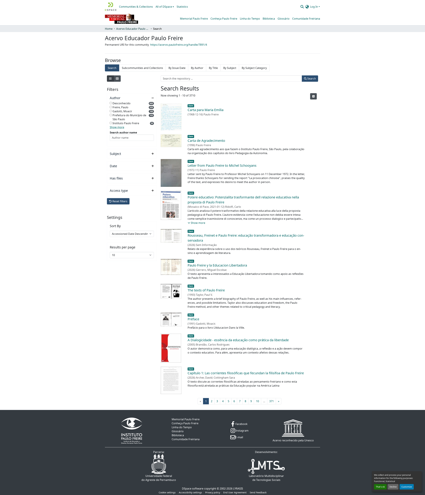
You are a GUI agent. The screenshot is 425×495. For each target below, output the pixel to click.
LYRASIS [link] (238, 488)
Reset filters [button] (119, 201)
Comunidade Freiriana (306, 18)
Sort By (115, 226)
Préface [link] (193, 319)
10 (257, 401)
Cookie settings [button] (167, 492)
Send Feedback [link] (258, 492)
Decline (393, 486)
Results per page (122, 247)
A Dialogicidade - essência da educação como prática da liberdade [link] (238, 340)
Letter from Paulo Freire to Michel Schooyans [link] (222, 165)
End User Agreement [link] (235, 492)
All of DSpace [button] (164, 6)
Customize (406, 486)
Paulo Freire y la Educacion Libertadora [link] (217, 265)
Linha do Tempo (250, 18)
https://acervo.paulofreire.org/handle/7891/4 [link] (178, 44)
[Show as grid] (117, 78)
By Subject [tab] (229, 68)
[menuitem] (165, 7)
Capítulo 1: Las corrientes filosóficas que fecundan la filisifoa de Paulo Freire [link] (246, 373)
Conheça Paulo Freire (224, 18)
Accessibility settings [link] (190, 492)
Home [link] (109, 29)
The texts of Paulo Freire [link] (206, 290)
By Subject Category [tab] (254, 68)
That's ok (380, 486)
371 (271, 401)
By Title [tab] (213, 68)
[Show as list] (110, 78)
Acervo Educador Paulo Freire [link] (132, 29)
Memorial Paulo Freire (194, 18)
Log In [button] (314, 6)
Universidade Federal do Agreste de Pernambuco (158, 478)
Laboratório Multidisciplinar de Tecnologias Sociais (266, 478)
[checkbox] (111, 103)
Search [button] (311, 78)
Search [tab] (112, 68)
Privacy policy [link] (212, 492)
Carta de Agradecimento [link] (206, 140)
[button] (110, 6)
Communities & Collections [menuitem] (136, 6)
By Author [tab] (197, 68)
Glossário (284, 18)
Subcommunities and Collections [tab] (142, 68)
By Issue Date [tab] (177, 68)
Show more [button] (117, 127)
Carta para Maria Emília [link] (205, 110)
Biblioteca (269, 18)
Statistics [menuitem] (182, 6)
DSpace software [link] (192, 488)
